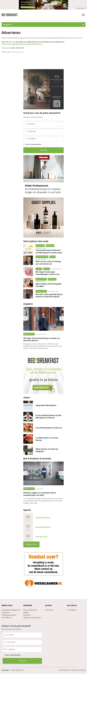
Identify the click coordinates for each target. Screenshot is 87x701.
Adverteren (49, 610)
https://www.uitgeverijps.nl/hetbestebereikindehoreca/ (22, 44)
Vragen (26, 612)
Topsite (83, 670)
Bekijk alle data (31, 544)
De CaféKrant (6, 618)
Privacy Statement (30, 610)
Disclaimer (27, 615)
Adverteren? (80, 8)
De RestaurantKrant (9, 615)
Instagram (73, 610)
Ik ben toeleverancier (33, 144)
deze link (12, 42)
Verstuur (43, 150)
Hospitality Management (11, 610)
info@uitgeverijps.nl (17, 52)
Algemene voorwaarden (32, 618)
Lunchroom (6, 612)
